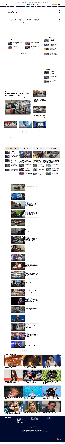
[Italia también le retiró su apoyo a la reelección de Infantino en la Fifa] (25, 318)
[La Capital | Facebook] (11, 438)
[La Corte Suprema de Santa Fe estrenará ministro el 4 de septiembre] (25, 336)
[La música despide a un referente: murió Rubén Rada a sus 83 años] (25, 266)
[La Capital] (32, 4)
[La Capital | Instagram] (16, 438)
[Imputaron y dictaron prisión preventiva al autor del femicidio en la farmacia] (39, 174)
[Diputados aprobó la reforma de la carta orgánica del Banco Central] (25, 283)
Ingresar (59, 4)
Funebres (35, 2)
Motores (22, 2)
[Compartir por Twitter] (59, 13)
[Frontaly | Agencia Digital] (58, 439)
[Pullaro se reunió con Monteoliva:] (25, 248)
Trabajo (26, 2)
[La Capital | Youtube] (18, 438)
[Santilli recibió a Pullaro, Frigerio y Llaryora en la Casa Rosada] (50, 81)
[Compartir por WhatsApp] (59, 15)
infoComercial (19, 421)
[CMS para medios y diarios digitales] (53, 439)
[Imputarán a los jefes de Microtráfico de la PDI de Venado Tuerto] (25, 327)
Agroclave (18, 420)
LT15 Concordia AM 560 (34, 419)
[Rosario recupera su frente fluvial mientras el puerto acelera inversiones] (25, 205)
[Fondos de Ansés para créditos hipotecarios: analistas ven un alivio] (25, 275)
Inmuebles (18, 2)
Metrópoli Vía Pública (20, 422)
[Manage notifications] (63, 442)
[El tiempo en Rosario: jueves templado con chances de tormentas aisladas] (25, 231)
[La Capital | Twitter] (13, 438)
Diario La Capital (19, 417)
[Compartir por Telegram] (59, 17)
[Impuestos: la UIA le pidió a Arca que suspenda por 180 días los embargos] (25, 257)
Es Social (57, 6)
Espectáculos (46, 6)
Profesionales (31, 2)
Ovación (25, 6)
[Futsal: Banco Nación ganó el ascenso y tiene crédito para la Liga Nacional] (25, 187)
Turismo (46, 2)
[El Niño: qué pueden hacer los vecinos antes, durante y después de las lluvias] (25, 196)
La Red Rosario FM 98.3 (34, 418)
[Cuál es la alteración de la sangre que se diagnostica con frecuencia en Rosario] (25, 128)
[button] (4, 4)
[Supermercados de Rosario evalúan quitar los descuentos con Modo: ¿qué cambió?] (18, 104)
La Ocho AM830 (33, 417)
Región (20, 6)
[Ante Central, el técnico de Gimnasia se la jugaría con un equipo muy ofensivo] (50, 77)
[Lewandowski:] (25, 344)
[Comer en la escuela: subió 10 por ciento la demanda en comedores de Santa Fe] (25, 292)
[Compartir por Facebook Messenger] (59, 19)
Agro (41, 6)
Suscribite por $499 (54, 4)
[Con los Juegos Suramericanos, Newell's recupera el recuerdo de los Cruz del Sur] (25, 213)
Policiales (36, 6)
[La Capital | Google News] (20, 438)
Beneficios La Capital (41, 2)
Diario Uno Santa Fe (20, 418)
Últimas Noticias (7, 6)
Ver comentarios (23, 53)
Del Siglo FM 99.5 (48, 417)
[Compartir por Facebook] (59, 10)
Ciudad (15, 6)
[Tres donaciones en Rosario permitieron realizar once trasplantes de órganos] (53, 173)
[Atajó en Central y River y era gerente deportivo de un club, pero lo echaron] (50, 45)
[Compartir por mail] (59, 21)
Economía (30, 6)
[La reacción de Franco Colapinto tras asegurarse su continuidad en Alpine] (15, 47)
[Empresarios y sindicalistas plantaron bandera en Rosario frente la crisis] (39, 128)
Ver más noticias (24, 350)
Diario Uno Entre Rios (20, 419)
